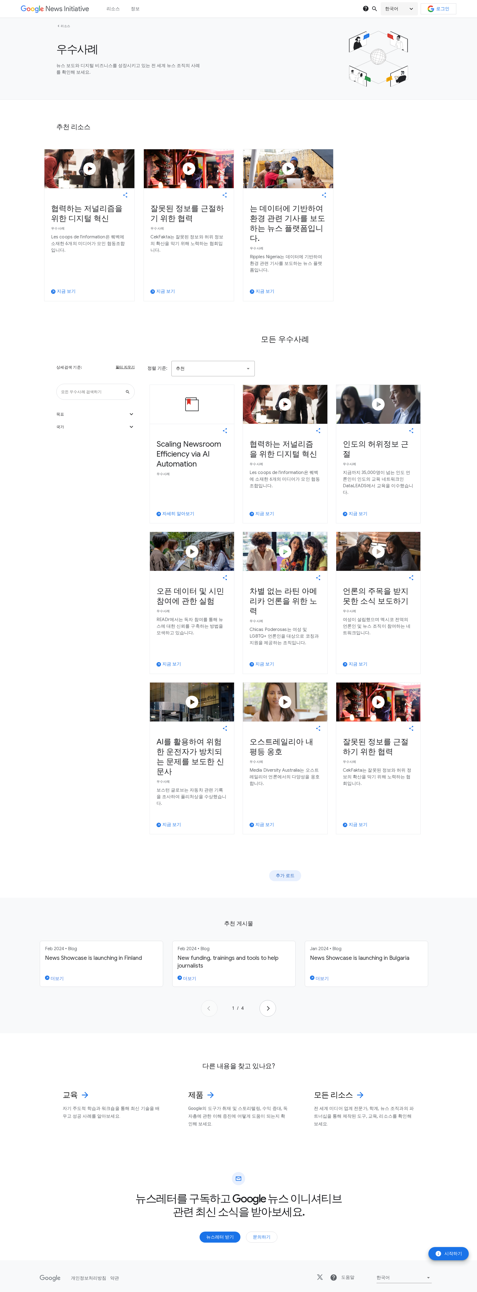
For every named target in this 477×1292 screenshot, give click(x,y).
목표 (95, 414)
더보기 (56, 978)
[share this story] (125, 195)
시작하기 (448, 1253)
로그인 (442, 9)
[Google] (50, 1278)
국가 (95, 426)
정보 (135, 9)
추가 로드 (285, 875)
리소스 (65, 26)
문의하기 (262, 1237)
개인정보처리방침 (88, 1278)
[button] (399, 8)
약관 (114, 1278)
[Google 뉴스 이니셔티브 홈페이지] (55, 9)
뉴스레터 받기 (220, 1237)
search (374, 9)
